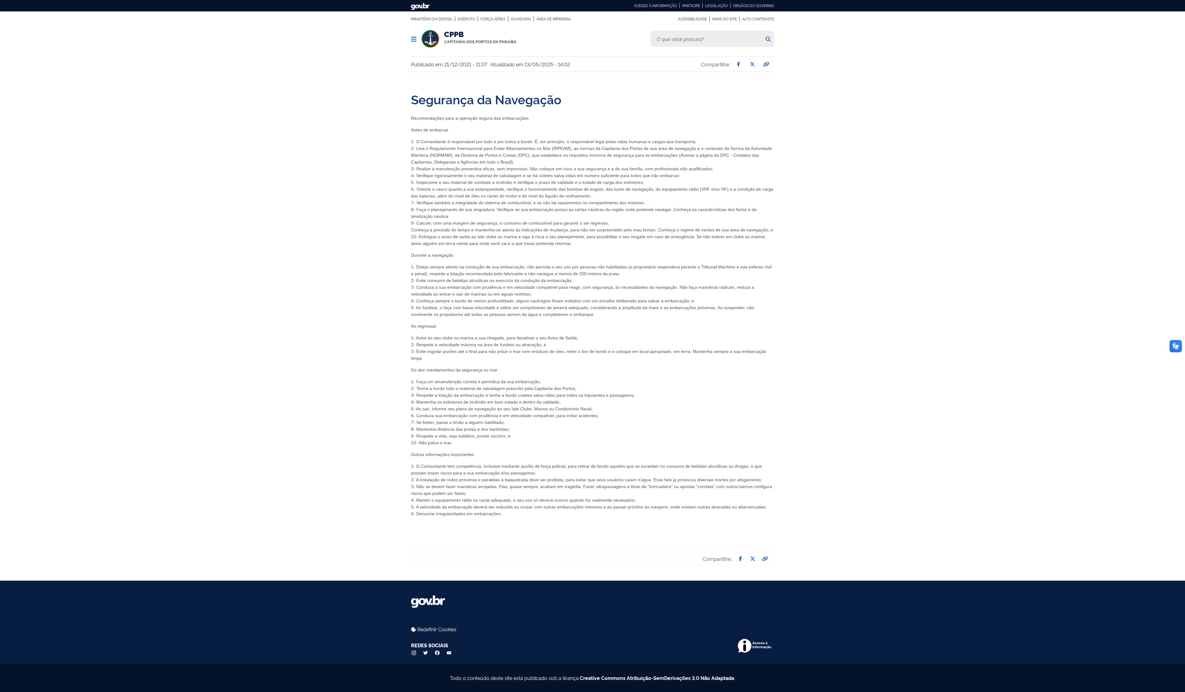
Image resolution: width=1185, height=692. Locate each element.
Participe (691, 5)
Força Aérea (492, 18)
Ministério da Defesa (431, 18)
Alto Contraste (758, 18)
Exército (466, 18)
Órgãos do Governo (753, 5)
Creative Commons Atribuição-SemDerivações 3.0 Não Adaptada (657, 677)
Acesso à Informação (655, 5)
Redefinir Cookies (436, 629)
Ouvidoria (521, 18)
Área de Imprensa (553, 18)
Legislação (716, 5)
